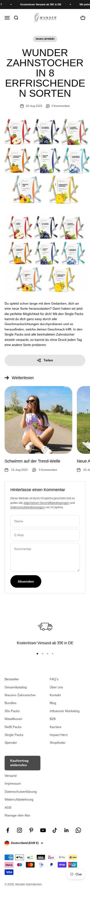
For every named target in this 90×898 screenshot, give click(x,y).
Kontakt (55, 695)
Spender (11, 742)
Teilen (48, 360)
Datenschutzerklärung (21, 791)
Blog (53, 703)
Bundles (10, 703)
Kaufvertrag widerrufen (19, 763)
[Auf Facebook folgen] (8, 830)
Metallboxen (13, 719)
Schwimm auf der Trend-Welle (32, 461)
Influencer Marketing (65, 711)
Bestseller (12, 679)
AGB (8, 807)
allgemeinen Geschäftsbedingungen (46, 503)
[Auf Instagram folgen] (19, 830)
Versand (11, 775)
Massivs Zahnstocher (20, 695)
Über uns (56, 687)
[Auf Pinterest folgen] (31, 830)
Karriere (55, 727)
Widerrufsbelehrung (19, 799)
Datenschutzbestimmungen (27, 507)
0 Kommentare (60, 106)
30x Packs (12, 711)
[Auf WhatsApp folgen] (78, 830)
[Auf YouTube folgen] (43, 830)
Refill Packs (13, 727)
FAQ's (54, 679)
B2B (53, 719)
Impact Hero (59, 735)
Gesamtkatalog (16, 687)
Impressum (13, 783)
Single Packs (14, 735)
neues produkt (45, 38)
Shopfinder (58, 742)
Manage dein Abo (17, 815)
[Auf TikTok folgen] (55, 830)
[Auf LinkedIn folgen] (66, 830)
